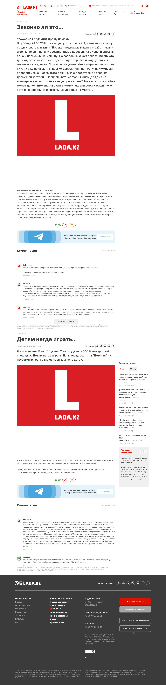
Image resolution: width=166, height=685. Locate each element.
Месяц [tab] (133, 369)
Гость (39, 34)
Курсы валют (57, 622)
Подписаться (105, 237)
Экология (20, 615)
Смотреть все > (74, 6)
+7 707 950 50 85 (93, 616)
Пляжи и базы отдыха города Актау (135, 629)
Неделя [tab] (123, 369)
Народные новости (60, 602)
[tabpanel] (134, 408)
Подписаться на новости (135, 609)
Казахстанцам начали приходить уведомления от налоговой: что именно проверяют (133, 378)
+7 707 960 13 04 (93, 627)
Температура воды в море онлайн (135, 620)
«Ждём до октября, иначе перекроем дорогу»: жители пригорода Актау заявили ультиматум (131, 424)
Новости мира (57, 605)
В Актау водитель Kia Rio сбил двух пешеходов (132, 438)
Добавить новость (136, 601)
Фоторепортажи (58, 612)
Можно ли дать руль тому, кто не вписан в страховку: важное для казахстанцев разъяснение (134, 395)
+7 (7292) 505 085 (94, 602)
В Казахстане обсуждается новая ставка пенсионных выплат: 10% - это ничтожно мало (136, 460)
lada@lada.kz (89, 643)
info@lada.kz (97, 641)
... (125, 11)
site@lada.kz (91, 605)
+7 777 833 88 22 (127, 6)
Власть (18, 602)
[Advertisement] (66, 173)
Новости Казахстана (61, 598)
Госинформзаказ (59, 616)
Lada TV (57, 609)
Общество (20, 609)
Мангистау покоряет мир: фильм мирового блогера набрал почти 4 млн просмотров (133, 410)
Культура (19, 619)
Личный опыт (21, 34)
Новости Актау (43, 12)
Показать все (67, 321)
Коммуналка (21, 612)
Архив (53, 619)
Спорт (18, 622)
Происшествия (22, 605)
